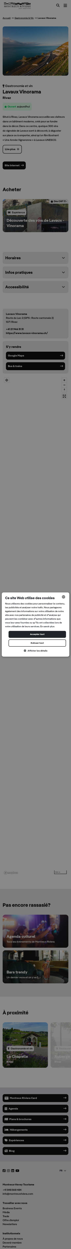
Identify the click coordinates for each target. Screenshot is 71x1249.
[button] (35, 650)
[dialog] (35, 624)
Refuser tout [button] (37, 643)
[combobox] (63, 596)
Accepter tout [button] (37, 634)
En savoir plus (47, 626)
